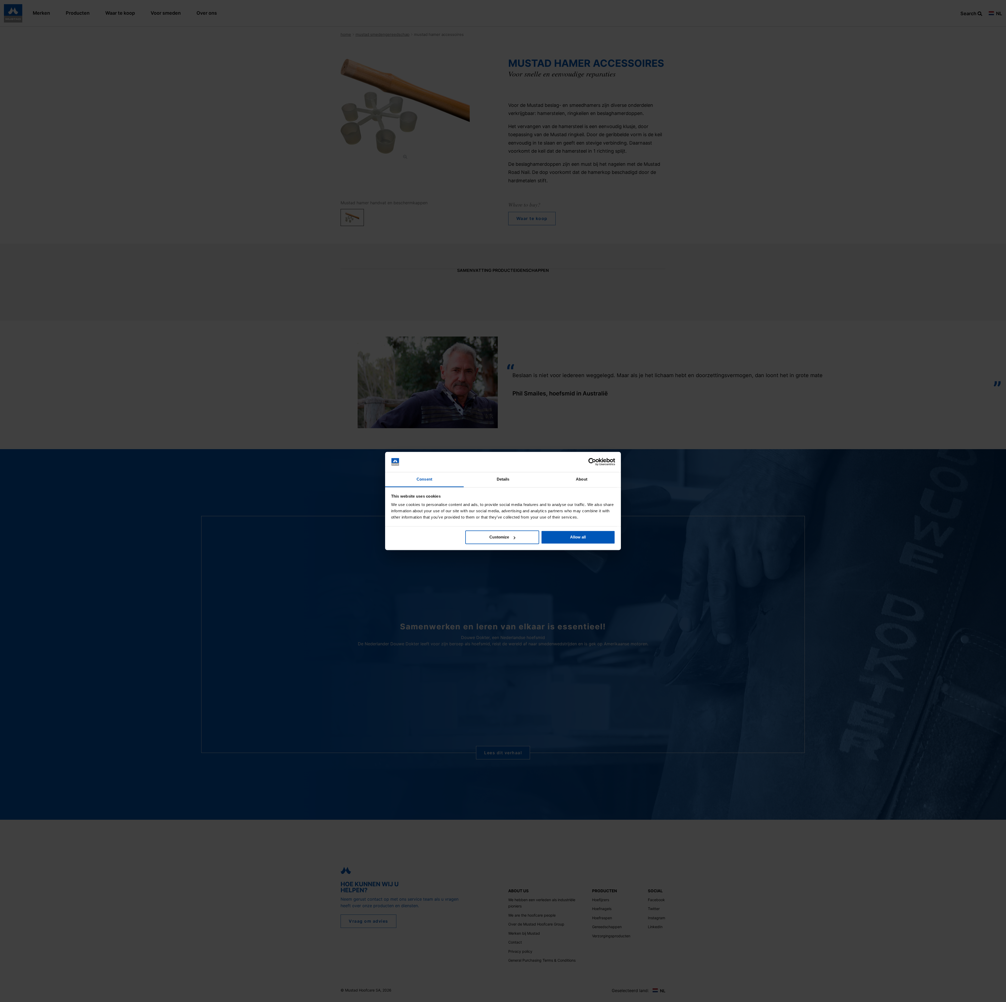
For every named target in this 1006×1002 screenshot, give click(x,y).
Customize (499, 537)
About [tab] (581, 479)
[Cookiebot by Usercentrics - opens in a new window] (592, 462)
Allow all (578, 537)
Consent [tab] (424, 479)
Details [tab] (503, 479)
